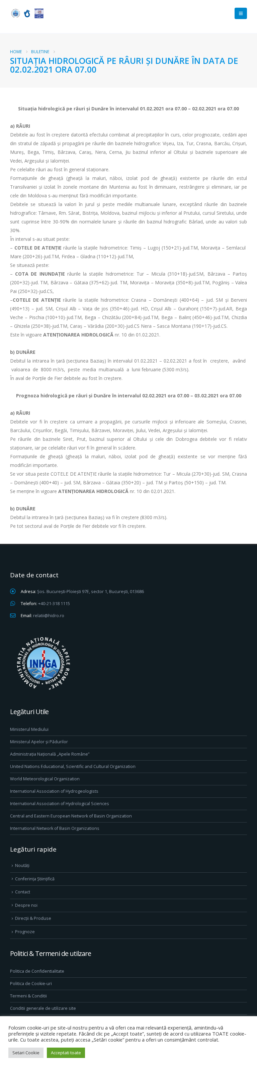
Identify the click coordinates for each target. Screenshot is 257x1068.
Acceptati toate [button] (66, 1053)
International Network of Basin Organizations (54, 828)
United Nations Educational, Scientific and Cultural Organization (73, 766)
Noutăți (22, 865)
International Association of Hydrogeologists (54, 791)
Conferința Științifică (35, 879)
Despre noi (26, 905)
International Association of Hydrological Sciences (59, 803)
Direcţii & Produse (33, 918)
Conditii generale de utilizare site (43, 1008)
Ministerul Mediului (29, 729)
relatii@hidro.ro (48, 615)
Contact (22, 892)
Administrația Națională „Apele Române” (49, 754)
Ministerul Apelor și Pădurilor (39, 742)
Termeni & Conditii (28, 996)
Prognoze (25, 932)
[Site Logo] (27, 13)
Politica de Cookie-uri (31, 983)
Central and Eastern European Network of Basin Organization (71, 816)
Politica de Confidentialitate (37, 971)
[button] (241, 13)
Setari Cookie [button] (25, 1053)
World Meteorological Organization (45, 779)
